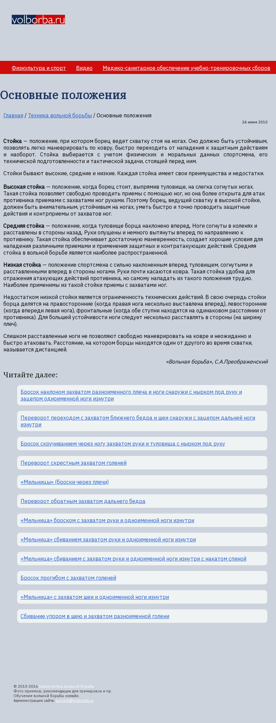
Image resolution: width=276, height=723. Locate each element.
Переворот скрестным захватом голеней (74, 462)
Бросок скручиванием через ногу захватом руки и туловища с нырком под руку (123, 443)
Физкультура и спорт (39, 68)
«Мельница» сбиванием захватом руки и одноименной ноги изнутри (108, 539)
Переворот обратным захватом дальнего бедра (83, 501)
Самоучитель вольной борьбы (66, 686)
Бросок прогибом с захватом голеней (68, 577)
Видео (84, 68)
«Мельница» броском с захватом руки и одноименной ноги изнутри (107, 520)
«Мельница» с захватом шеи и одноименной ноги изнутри (95, 597)
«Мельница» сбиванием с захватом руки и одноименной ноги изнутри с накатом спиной (133, 558)
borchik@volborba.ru (75, 700)
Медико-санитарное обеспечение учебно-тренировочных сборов (186, 68)
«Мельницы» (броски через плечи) (65, 482)
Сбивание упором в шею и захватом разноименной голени (95, 616)
